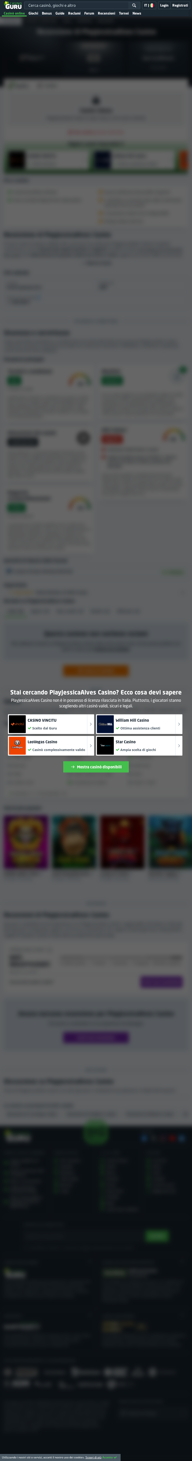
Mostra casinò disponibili (99, 766)
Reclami (74, 13)
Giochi (33, 13)
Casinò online (14, 13)
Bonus (47, 13)
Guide (59, 13)
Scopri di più (93, 1457)
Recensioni (106, 13)
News (137, 13)
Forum (89, 13)
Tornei (124, 13)
